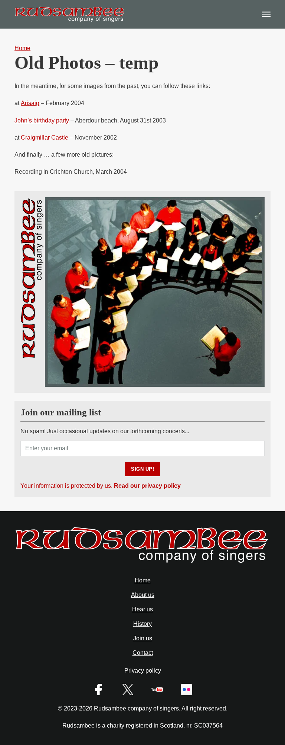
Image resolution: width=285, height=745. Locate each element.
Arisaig (30, 103)
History (142, 624)
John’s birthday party (41, 120)
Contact (142, 653)
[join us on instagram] (128, 689)
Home (143, 580)
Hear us (142, 609)
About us (142, 595)
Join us (142, 638)
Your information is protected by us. (100, 486)
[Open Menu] (266, 14)
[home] (142, 562)
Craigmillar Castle (44, 137)
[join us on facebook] (98, 689)
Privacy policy (142, 670)
